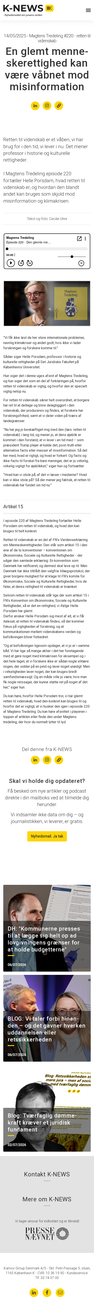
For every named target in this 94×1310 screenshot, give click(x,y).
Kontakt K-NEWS (47, 1174)
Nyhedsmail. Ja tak (47, 836)
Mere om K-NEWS (47, 1199)
